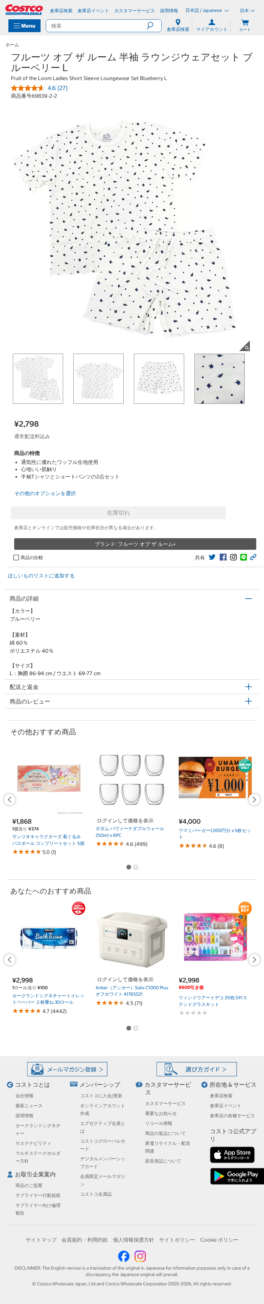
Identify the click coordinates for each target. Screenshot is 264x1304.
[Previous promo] (10, 799)
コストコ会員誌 (96, 1194)
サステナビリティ (33, 1143)
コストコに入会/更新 (101, 1096)
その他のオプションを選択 (45, 493)
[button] (154, 26)
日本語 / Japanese (204, 10)
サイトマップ (41, 1239)
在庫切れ (118, 512)
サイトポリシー (177, 1239)
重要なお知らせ (161, 1113)
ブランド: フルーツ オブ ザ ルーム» (135, 544)
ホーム (12, 45)
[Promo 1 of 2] (128, 867)
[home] (24, 9)
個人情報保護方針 (133, 1239)
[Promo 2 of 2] (135, 867)
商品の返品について (165, 1133)
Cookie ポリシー (219, 1239)
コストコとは (32, 1084)
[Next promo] (254, 799)
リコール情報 (158, 1123)
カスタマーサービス (165, 1103)
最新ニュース (28, 1106)
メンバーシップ (100, 1084)
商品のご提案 (28, 1185)
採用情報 (24, 1115)
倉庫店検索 (221, 1096)
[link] (212, 557)
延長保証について (163, 1161)
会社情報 (24, 1096)
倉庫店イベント (225, 1106)
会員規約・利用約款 (84, 1239)
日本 (244, 11)
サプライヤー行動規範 (38, 1195)
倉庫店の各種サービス (232, 1115)
